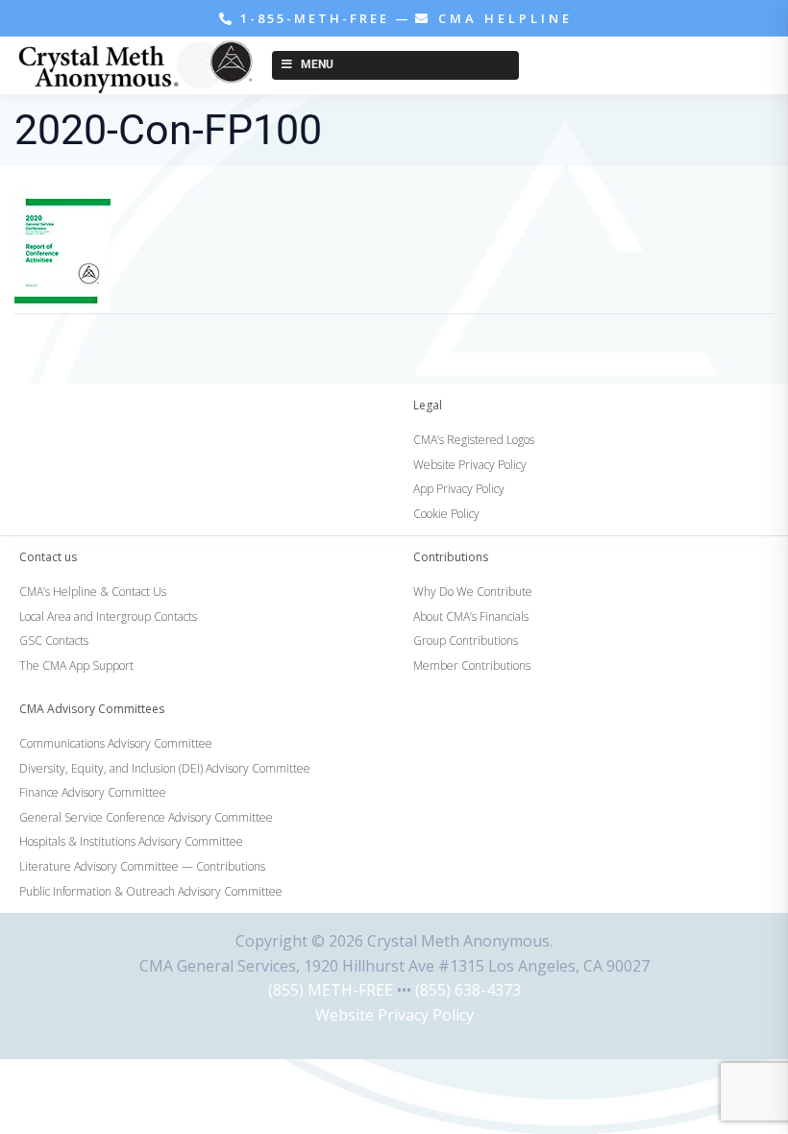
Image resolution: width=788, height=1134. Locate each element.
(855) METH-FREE (330, 989)
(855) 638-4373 (468, 989)
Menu (317, 64)
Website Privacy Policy (394, 1014)
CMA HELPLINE (502, 18)
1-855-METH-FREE (314, 18)
